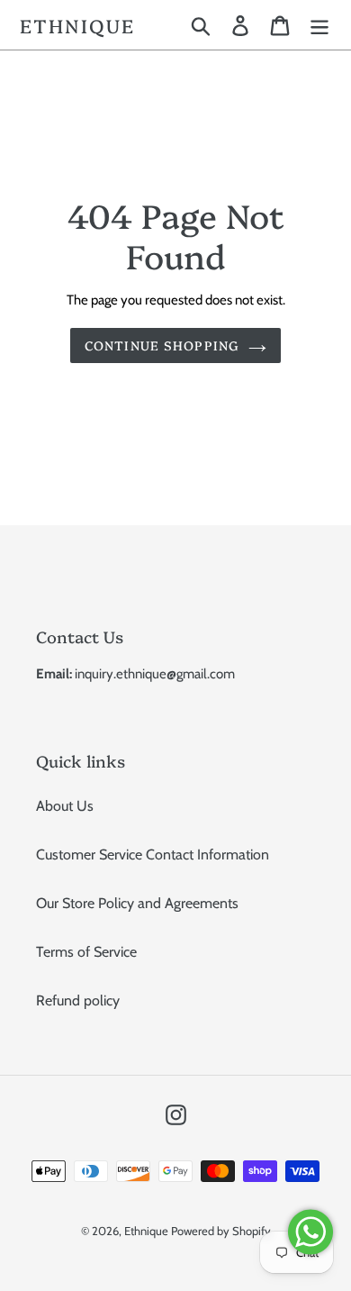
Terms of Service (86, 951)
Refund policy (78, 1000)
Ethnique (77, 25)
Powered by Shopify (221, 1230)
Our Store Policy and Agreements (137, 903)
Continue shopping (162, 345)
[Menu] (319, 25)
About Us (65, 805)
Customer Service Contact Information (152, 854)
